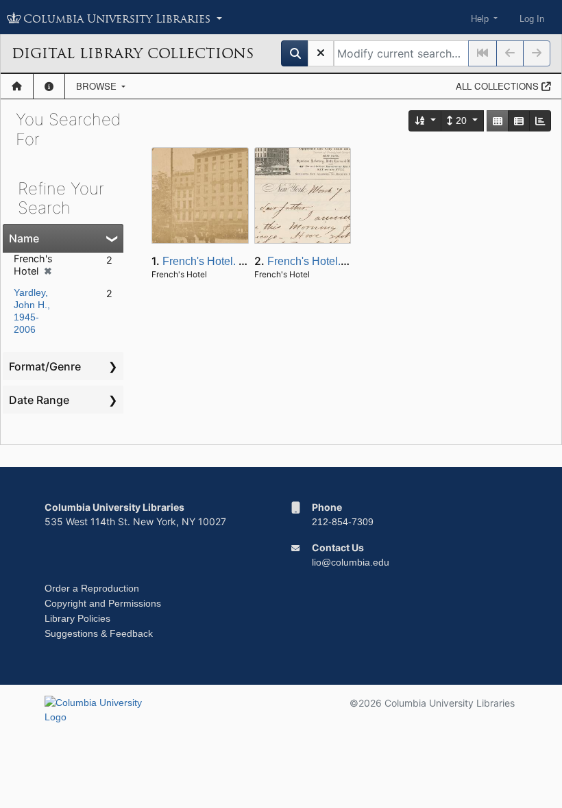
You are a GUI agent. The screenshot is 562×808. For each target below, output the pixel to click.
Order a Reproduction (92, 588)
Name (24, 238)
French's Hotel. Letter (319, 261)
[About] (49, 86)
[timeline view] (540, 120)
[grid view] (498, 120)
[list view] (519, 120)
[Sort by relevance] (425, 120)
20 (461, 120)
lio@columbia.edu (350, 562)
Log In (532, 19)
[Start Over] (321, 53)
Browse (97, 85)
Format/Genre (45, 366)
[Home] (17, 86)
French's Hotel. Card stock (226, 261)
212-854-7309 (343, 521)
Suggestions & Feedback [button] (99, 633)
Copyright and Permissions (103, 603)
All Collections (498, 85)
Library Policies (77, 618)
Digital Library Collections (133, 53)
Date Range (39, 400)
